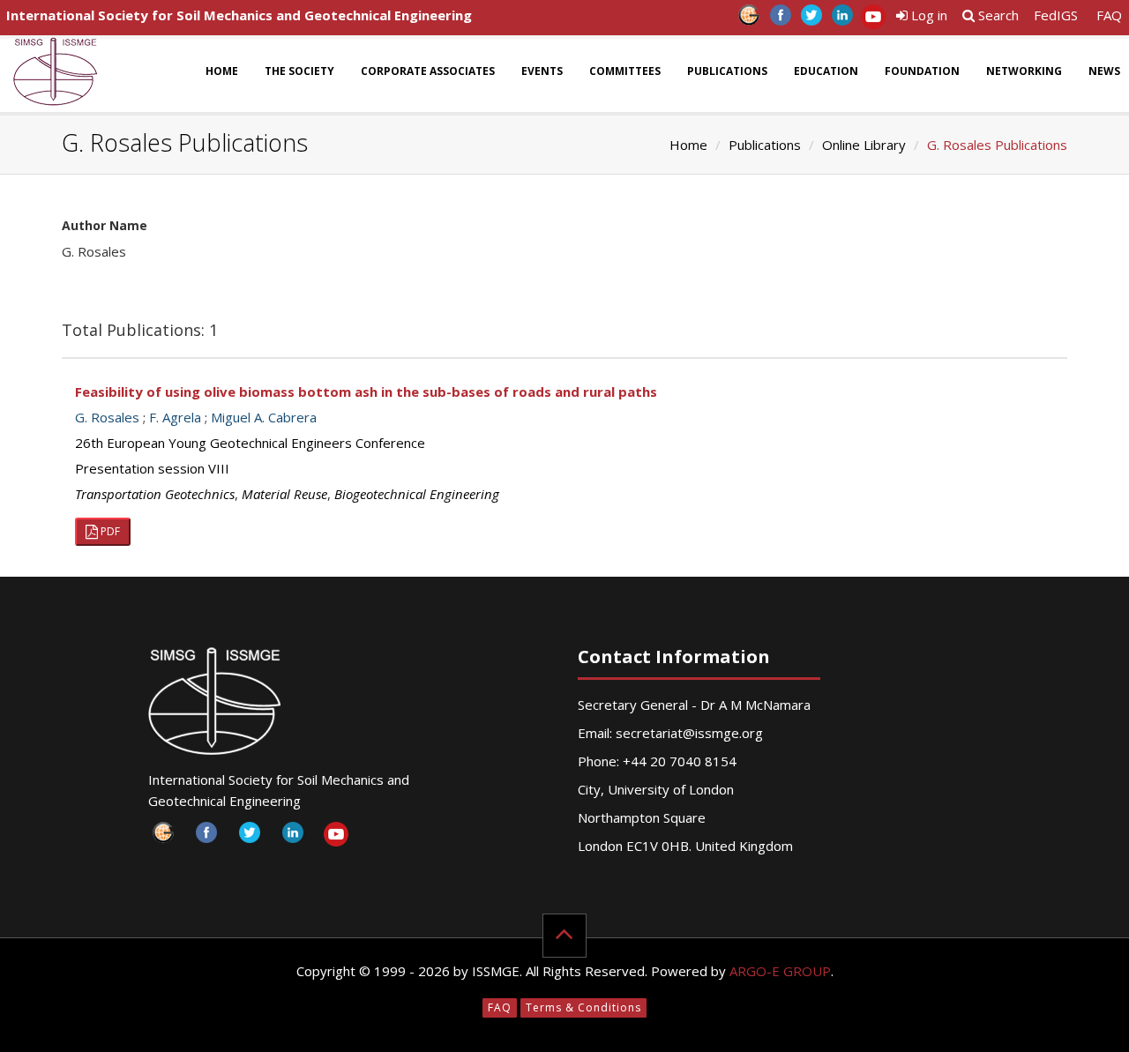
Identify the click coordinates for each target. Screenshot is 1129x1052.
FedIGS (1056, 15)
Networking (1024, 70)
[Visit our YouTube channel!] (872, 19)
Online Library (864, 144)
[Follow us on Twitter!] (811, 19)
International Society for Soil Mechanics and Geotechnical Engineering (239, 15)
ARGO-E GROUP (780, 971)
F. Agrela (175, 417)
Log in (927, 15)
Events (542, 70)
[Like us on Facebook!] (780, 19)
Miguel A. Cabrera (264, 417)
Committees (625, 70)
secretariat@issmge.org (689, 733)
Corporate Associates (428, 70)
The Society (299, 70)
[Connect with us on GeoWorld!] (749, 19)
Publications (727, 70)
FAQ (1109, 15)
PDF (109, 531)
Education (826, 70)
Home (222, 70)
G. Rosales (107, 417)
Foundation (922, 70)
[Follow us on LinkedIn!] (841, 19)
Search (997, 15)
